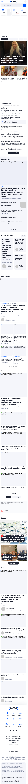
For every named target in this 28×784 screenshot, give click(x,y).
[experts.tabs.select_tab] (22, 235)
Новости (7, 715)
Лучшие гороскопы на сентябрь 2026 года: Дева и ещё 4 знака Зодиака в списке (7, 248)
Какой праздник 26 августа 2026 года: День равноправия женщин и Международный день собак (13, 192)
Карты (20, 720)
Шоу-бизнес (4, 38)
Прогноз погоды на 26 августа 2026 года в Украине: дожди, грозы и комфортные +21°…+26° (13, 532)
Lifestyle (11, 38)
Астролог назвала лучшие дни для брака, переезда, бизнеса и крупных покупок (13, 696)
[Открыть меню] (2, 2)
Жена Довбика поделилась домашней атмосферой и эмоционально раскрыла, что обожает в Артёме (13, 468)
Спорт (16, 38)
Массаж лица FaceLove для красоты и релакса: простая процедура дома (9, 553)
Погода (21, 38)
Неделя (18, 497)
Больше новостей (13, 229)
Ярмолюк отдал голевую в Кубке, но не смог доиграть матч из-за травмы (12, 488)
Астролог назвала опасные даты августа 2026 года (13, 674)
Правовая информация (13, 740)
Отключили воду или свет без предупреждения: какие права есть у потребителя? (13, 598)
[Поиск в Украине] (24, 5)
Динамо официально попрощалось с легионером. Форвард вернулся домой (11, 401)
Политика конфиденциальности (13, 736)
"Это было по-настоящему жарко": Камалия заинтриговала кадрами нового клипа (13, 308)
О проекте (13, 747)
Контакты (13, 742)
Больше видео (13, 563)
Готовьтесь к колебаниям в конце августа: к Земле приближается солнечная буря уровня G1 (8, 204)
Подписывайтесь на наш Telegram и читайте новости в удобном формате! (14, 122)
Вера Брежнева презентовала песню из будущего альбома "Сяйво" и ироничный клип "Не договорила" (8, 79)
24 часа (8, 497)
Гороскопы (7, 720)
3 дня (13, 497)
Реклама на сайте (13, 744)
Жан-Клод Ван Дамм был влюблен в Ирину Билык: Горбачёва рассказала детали (20, 338)
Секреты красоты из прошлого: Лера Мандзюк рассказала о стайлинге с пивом (11, 216)
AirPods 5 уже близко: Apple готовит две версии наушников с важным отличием (12, 211)
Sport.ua (13, 746)
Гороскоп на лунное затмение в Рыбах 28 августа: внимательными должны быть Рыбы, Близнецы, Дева (20, 258)
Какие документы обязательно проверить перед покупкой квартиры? (12, 629)
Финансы (13, 720)
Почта (13, 715)
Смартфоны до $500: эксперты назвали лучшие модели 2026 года (11, 222)
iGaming (19, 726)
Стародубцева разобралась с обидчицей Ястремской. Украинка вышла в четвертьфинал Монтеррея (13, 427)
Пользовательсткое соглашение (13, 738)
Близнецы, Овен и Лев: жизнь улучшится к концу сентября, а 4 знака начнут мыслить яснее (20, 241)
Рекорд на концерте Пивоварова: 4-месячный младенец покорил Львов (19, 360)
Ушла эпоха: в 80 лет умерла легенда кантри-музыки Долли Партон (6, 359)
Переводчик (7, 726)
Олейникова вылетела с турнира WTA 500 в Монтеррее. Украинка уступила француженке (13, 448)
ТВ (13, 726)
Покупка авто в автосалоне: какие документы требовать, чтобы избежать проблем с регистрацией (13, 652)
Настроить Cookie (13, 749)
